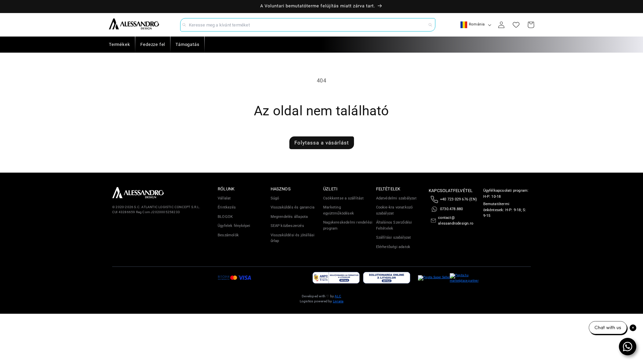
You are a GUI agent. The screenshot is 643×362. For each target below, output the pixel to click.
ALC (338, 296)
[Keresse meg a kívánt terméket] (430, 24)
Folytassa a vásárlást (321, 143)
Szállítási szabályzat (393, 237)
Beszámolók (228, 235)
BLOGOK (225, 217)
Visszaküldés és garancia (293, 207)
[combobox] (307, 25)
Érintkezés (227, 207)
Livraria (338, 301)
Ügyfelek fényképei (234, 226)
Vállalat (224, 198)
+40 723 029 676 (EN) (458, 199)
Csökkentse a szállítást (343, 198)
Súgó (275, 198)
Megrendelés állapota (289, 217)
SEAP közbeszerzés (287, 226)
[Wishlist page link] (516, 24)
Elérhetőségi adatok (393, 247)
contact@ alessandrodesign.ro (455, 221)
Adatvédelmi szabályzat (396, 198)
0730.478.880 (451, 209)
